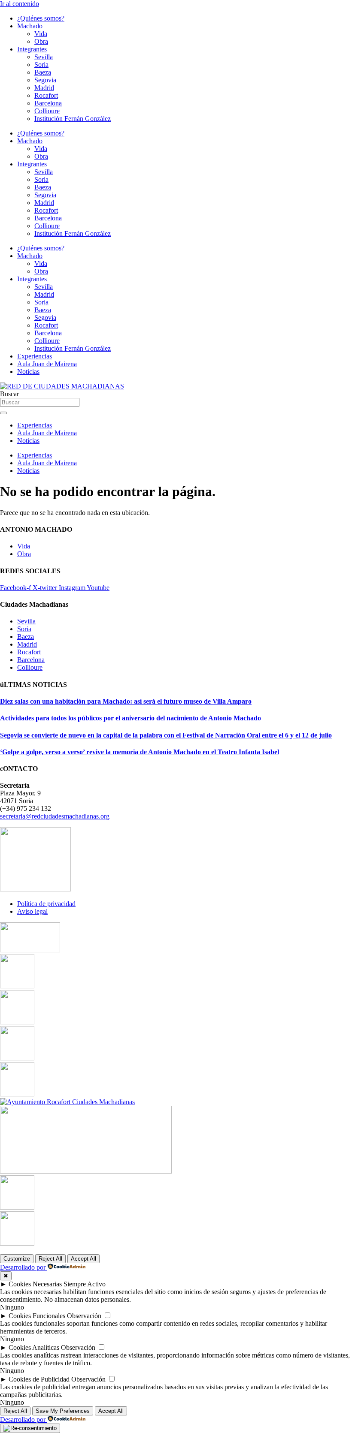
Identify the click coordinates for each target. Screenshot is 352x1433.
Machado (29, 26)
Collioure (47, 110)
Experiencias (34, 356)
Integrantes (32, 49)
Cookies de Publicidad (39, 1379)
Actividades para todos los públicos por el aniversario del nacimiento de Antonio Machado (130, 718)
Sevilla (43, 56)
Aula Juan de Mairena (47, 363)
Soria (41, 64)
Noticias (28, 371)
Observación (84, 1315)
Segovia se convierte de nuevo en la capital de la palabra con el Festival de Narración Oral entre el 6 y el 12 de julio (166, 735)
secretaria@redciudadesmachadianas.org (54, 816)
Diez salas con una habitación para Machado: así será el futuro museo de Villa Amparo (126, 701)
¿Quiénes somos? (40, 18)
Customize (16, 1258)
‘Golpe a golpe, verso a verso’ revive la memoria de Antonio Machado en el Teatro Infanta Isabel (139, 752)
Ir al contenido (19, 3)
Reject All (50, 1258)
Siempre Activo (85, 1284)
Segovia (45, 80)
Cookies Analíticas (34, 1347)
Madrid (44, 87)
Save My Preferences (63, 1411)
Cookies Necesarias (35, 1284)
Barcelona (48, 103)
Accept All (83, 1258)
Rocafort (46, 95)
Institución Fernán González (72, 118)
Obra (41, 41)
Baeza (42, 72)
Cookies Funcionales (37, 1315)
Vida (40, 33)
